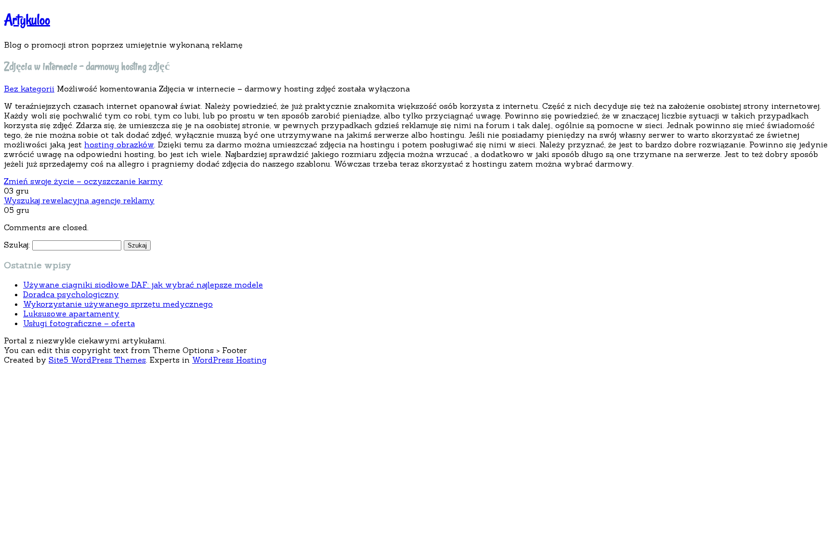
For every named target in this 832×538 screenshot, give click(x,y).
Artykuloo (27, 19)
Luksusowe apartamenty (71, 313)
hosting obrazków (119, 144)
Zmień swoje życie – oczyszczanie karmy (83, 181)
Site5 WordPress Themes (97, 360)
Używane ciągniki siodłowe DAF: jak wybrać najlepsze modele (143, 284)
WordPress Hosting (229, 360)
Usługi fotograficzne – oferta (79, 323)
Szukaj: (17, 244)
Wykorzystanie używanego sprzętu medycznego (118, 304)
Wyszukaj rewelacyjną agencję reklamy (79, 200)
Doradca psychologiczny (71, 294)
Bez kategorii (29, 88)
